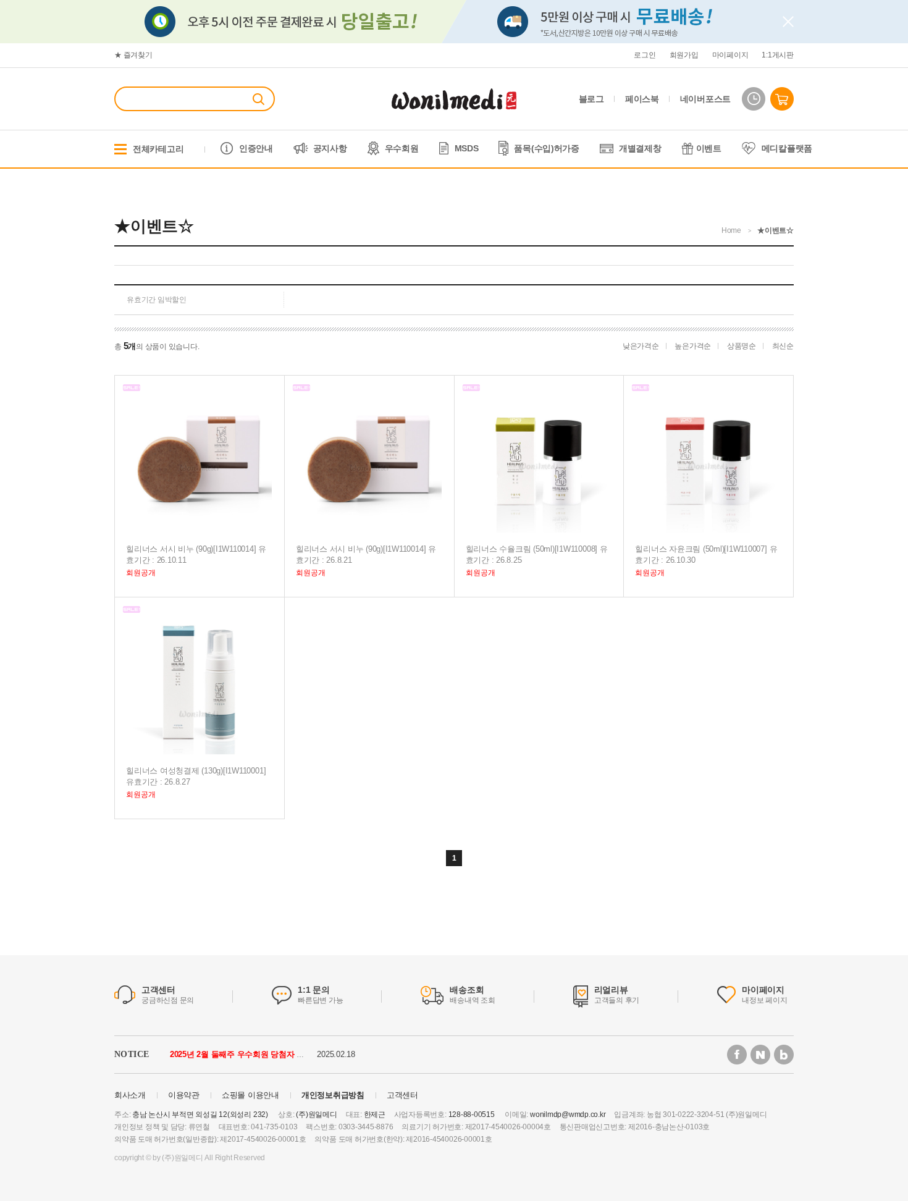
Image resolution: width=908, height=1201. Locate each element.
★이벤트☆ (775, 230)
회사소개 (130, 1095)
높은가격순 (693, 346)
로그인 (644, 55)
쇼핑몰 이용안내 (250, 1095)
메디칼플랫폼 (787, 148)
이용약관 (184, 1095)
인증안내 (256, 148)
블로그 (591, 99)
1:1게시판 (778, 55)
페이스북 (642, 99)
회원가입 (684, 55)
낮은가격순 (641, 346)
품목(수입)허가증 (546, 148)
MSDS (467, 148)
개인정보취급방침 (332, 1095)
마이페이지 (730, 55)
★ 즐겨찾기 (133, 55)
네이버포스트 (705, 99)
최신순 (783, 346)
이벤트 (708, 148)
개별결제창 (640, 148)
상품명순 (741, 346)
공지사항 (330, 148)
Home (731, 230)
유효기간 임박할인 (157, 299)
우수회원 (402, 148)
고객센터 (402, 1095)
